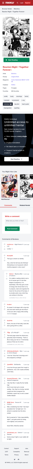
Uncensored (15, 100)
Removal (26, 451)
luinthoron (10, 244)
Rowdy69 (10, 255)
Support (16, 448)
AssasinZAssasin (12, 378)
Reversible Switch (25, 199)
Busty (12, 96)
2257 (6, 451)
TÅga (8, 332)
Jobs (26, 448)
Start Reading (13, 60)
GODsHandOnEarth (13, 351)
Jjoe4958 (10, 364)
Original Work (15, 76)
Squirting (16, 108)
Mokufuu (13, 73)
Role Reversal (5, 199)
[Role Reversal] (9, 185)
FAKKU (13, 84)
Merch (26, 454)
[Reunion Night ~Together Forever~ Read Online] (16, 36)
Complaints (16, 451)
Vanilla (5, 96)
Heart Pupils (25, 104)
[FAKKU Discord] (18, 459)
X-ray (23, 100)
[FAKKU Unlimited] (28, 54)
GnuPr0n (9, 320)
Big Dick (17, 104)
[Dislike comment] (4, 249)
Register (27, 3)
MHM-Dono (10, 402)
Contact (6, 448)
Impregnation (7, 108)
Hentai (26, 96)
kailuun (11, 274)
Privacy (16, 454)
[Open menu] (3, 3)
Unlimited (7, 104)
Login (21, 3)
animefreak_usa (12, 432)
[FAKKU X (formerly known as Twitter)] (15, 459)
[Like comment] (4, 244)
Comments (8, 205)
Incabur (9, 304)
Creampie (6, 100)
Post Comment (12, 229)
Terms (6, 454)
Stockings (19, 96)
